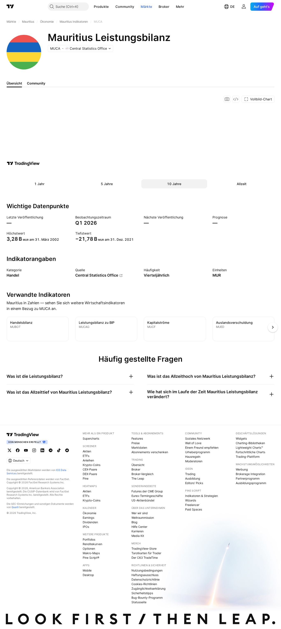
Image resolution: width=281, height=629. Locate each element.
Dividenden (90, 522)
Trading (190, 474)
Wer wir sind (139, 513)
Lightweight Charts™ (249, 447)
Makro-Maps (91, 553)
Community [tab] (36, 83)
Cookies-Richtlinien (144, 584)
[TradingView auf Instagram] (34, 450)
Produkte (101, 7)
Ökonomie (89, 513)
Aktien (87, 451)
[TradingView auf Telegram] (50, 450)
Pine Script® (91, 557)
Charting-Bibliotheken (250, 443)
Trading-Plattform (248, 456)
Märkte (146, 7)
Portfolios (89, 539)
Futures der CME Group (147, 491)
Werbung (242, 469)
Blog (134, 522)
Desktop (88, 575)
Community (124, 7)
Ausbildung (192, 478)
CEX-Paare (90, 469)
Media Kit (137, 535)
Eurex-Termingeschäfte (147, 496)
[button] (112, 6)
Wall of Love (193, 443)
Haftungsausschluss (144, 575)
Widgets (241, 438)
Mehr (180, 7)
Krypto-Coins (91, 465)
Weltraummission (142, 517)
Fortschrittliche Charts (250, 452)
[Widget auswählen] (235, 99)
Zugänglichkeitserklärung (148, 588)
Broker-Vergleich (142, 474)
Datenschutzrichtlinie (145, 579)
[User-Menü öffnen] (244, 6)
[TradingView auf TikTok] (59, 450)
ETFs (86, 456)
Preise (135, 443)
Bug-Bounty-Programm (147, 597)
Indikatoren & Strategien (201, 496)
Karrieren (137, 531)
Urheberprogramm (197, 452)
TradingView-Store (144, 548)
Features (137, 438)
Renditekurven (92, 544)
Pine (85, 478)
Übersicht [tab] (14, 83)
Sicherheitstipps (142, 593)
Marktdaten (139, 447)
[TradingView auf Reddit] (67, 450)
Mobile (87, 570)
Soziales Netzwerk (197, 438)
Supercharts (91, 438)
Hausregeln (192, 456)
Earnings (88, 517)
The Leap (137, 478)
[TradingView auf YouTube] (26, 450)
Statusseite (138, 602)
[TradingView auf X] (9, 450)
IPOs (86, 526)
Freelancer (192, 505)
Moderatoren (193, 461)
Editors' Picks (194, 483)
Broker (164, 7)
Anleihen (88, 460)
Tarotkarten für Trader (146, 553)
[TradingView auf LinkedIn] (42, 450)
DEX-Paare (90, 474)
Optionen (89, 548)
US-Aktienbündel (142, 500)
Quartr (15, 507)
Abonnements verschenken (149, 452)
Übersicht (137, 465)
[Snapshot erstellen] (227, 99)
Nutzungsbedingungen (147, 570)
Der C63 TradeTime (144, 557)
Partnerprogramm (248, 478)
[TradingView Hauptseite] (10, 6)
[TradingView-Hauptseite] (23, 435)
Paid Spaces (193, 509)
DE (232, 7)
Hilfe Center (139, 526)
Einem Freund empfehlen (201, 447)
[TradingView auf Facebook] (18, 450)
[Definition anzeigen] (24, 270)
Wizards (190, 500)
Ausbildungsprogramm (251, 483)
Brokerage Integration (250, 474)
